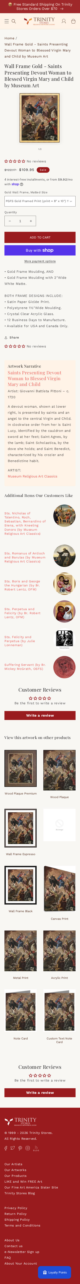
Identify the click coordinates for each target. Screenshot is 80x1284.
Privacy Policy (15, 1208)
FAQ (7, 1257)
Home (9, 38)
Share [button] (14, 337)
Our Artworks (15, 1170)
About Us (12, 1240)
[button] (7, 21)
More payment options (40, 261)
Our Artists (13, 1164)
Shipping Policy (17, 1219)
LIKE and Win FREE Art (23, 1181)
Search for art (14, 21)
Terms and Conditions (22, 1225)
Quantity (10, 212)
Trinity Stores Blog (19, 1193)
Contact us (13, 1246)
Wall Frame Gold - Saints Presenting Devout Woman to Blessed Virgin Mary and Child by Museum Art (37, 50)
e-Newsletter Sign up (22, 1252)
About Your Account (20, 1263)
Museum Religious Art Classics (32, 476)
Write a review (40, 715)
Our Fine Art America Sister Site (31, 1187)
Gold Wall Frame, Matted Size (26, 192)
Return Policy (15, 1214)
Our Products (15, 1176)
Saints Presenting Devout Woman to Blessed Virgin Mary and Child (34, 378)
